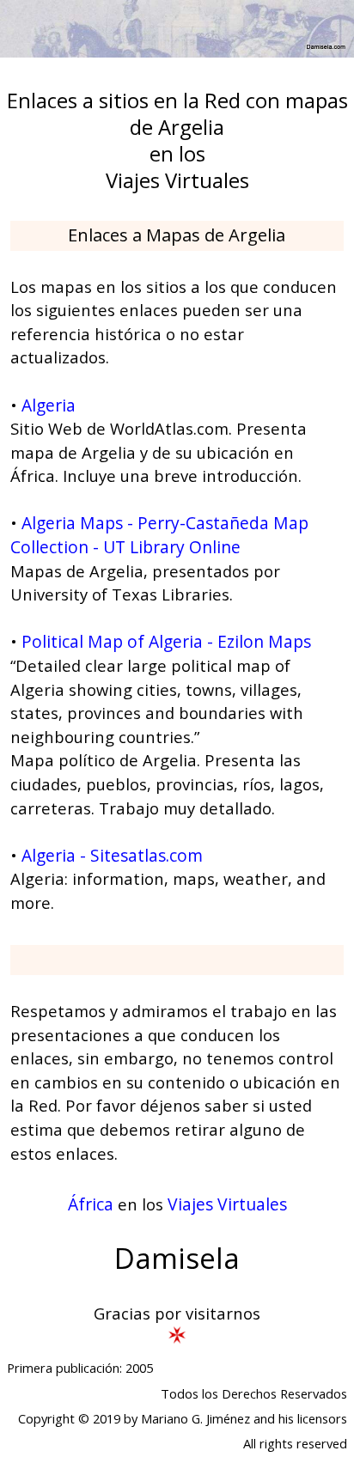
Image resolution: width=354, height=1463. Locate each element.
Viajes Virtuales (227, 1204)
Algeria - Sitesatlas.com (112, 855)
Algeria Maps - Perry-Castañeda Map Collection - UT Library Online (159, 534)
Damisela (177, 1258)
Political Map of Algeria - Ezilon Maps (166, 641)
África (90, 1204)
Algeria (48, 405)
